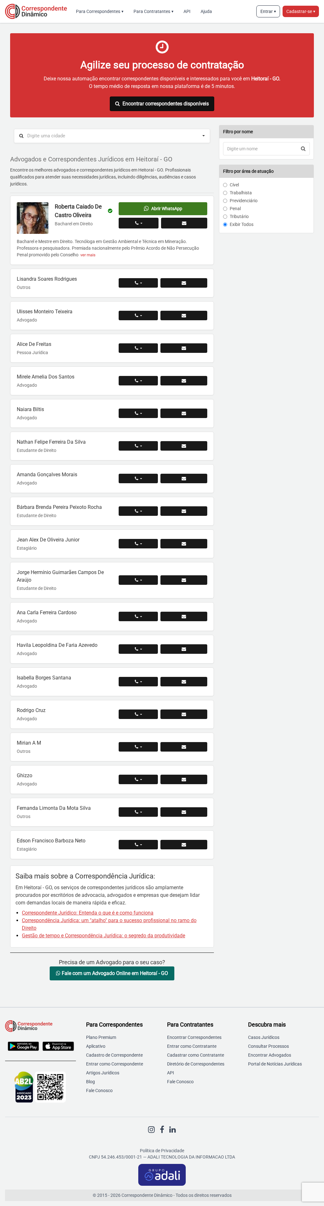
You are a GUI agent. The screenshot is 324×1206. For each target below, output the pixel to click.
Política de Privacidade (162, 1150)
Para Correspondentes (99, 11)
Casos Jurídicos (263, 1037)
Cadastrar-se (300, 11)
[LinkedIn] (172, 1130)
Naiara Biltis (30, 409)
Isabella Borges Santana (44, 678)
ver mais (88, 255)
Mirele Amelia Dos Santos (45, 377)
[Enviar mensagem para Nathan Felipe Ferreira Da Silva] (183, 446)
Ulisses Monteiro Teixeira (44, 312)
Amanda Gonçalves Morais (47, 475)
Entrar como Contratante (191, 1046)
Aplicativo (95, 1046)
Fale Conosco (99, 1090)
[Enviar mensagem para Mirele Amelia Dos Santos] (183, 380)
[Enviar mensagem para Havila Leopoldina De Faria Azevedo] (183, 649)
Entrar (268, 11)
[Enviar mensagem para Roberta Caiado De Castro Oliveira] (184, 223)
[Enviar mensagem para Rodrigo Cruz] (183, 714)
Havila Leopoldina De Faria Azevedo (57, 645)
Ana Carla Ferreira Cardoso (47, 612)
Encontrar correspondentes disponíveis (165, 104)
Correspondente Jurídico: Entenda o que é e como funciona (87, 913)
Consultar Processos (268, 1046)
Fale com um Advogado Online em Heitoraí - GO (114, 973)
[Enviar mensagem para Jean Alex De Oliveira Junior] (183, 543)
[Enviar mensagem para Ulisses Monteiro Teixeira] (183, 315)
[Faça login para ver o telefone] (139, 223)
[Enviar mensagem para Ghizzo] (183, 779)
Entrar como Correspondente (114, 1063)
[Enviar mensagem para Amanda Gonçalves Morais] (183, 478)
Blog (90, 1081)
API (187, 11)
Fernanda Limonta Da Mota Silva (54, 808)
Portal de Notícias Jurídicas (275, 1063)
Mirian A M (29, 743)
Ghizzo (24, 775)
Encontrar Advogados (269, 1055)
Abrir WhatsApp (166, 208)
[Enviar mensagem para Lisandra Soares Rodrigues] (183, 283)
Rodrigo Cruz (31, 710)
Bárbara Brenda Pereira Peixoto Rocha (59, 507)
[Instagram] (151, 1130)
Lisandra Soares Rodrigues (47, 279)
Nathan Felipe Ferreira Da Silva (51, 442)
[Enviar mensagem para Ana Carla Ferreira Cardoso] (183, 616)
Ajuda (206, 11)
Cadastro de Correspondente (114, 1055)
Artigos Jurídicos (102, 1072)
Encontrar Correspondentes (194, 1037)
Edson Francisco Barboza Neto (51, 841)
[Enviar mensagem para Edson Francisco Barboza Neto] (183, 844)
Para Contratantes (153, 11)
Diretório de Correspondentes (195, 1063)
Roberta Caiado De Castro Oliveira (78, 210)
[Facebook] (162, 1130)
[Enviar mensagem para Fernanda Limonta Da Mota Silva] (183, 812)
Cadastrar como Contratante (195, 1055)
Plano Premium (101, 1037)
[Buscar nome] (303, 148)
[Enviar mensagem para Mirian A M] (183, 747)
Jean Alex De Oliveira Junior (48, 540)
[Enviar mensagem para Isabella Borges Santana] (183, 681)
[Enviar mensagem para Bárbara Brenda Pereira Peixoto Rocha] (183, 511)
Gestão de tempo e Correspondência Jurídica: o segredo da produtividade (103, 936)
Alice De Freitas (34, 344)
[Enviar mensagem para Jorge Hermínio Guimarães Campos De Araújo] (183, 580)
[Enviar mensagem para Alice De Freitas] (183, 348)
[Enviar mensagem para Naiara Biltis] (183, 413)
